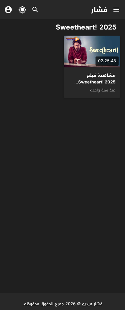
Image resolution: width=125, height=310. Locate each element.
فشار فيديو (92, 304)
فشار (99, 9)
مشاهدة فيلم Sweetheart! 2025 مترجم (96, 82)
